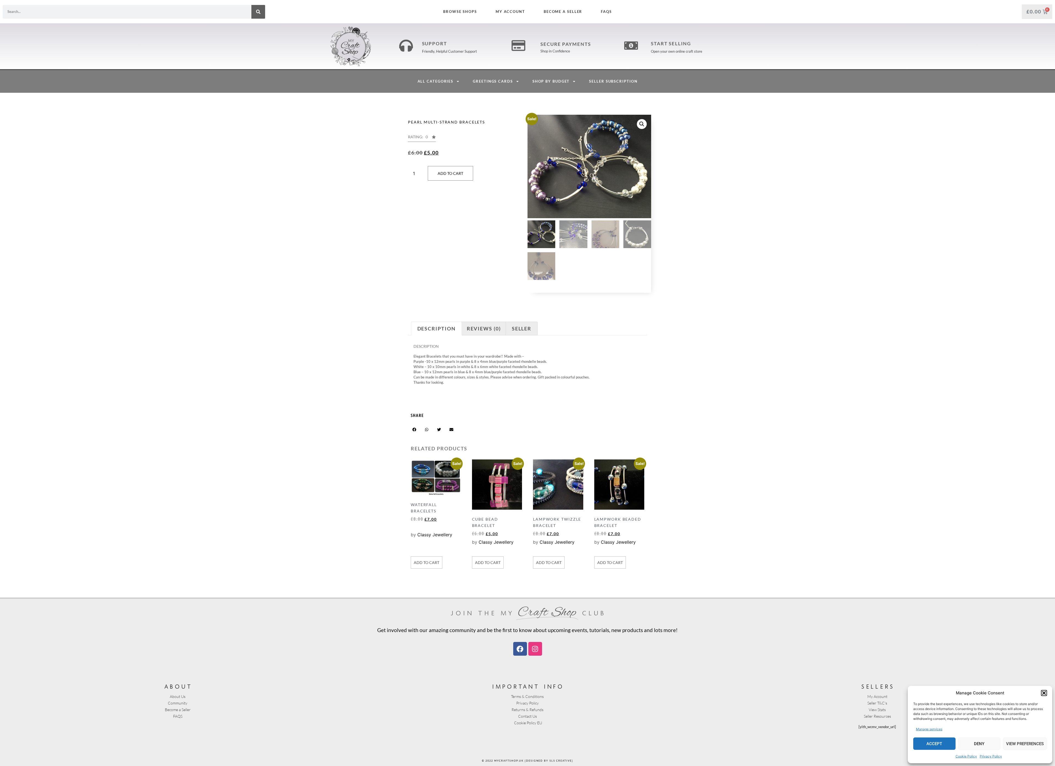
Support (434, 43)
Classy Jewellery (434, 534)
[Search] (258, 12)
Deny (979, 743)
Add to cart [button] (426, 562)
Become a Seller (563, 11)
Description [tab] (436, 329)
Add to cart (450, 173)
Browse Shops (460, 11)
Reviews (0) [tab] (484, 329)
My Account (510, 11)
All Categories (436, 81)
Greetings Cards (493, 81)
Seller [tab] (521, 329)
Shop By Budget (551, 81)
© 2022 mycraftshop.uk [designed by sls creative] (527, 760)
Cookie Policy (966, 756)
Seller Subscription (613, 81)
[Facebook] (520, 649)
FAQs (606, 11)
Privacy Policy (991, 756)
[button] (1044, 693)
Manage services (929, 729)
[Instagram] (535, 649)
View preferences (1025, 743)
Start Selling (671, 43)
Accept (934, 743)
